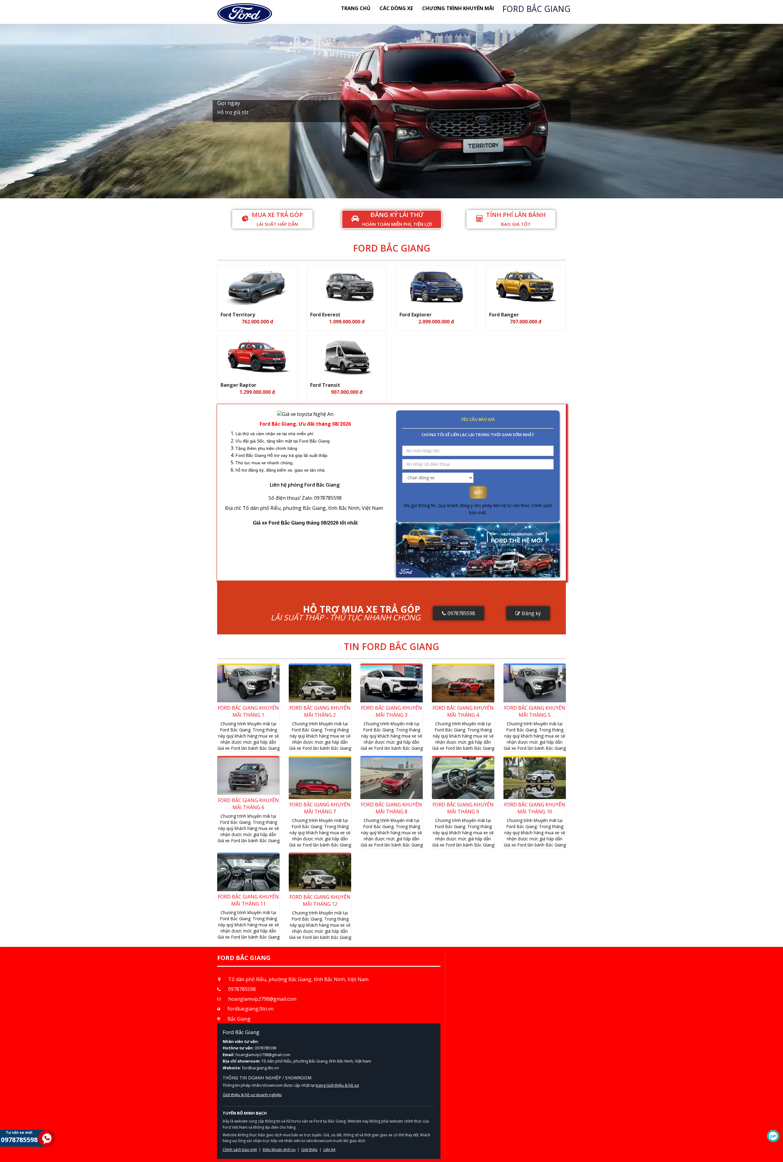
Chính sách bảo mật (454, 141)
